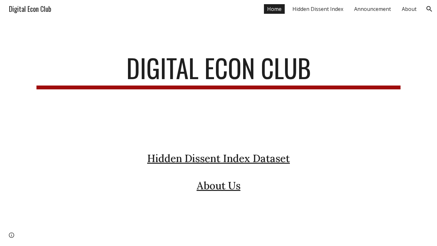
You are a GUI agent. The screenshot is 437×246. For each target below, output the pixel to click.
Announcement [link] (372, 8)
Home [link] (274, 8)
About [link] (409, 8)
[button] (429, 9)
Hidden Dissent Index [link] (317, 8)
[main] (218, 97)
